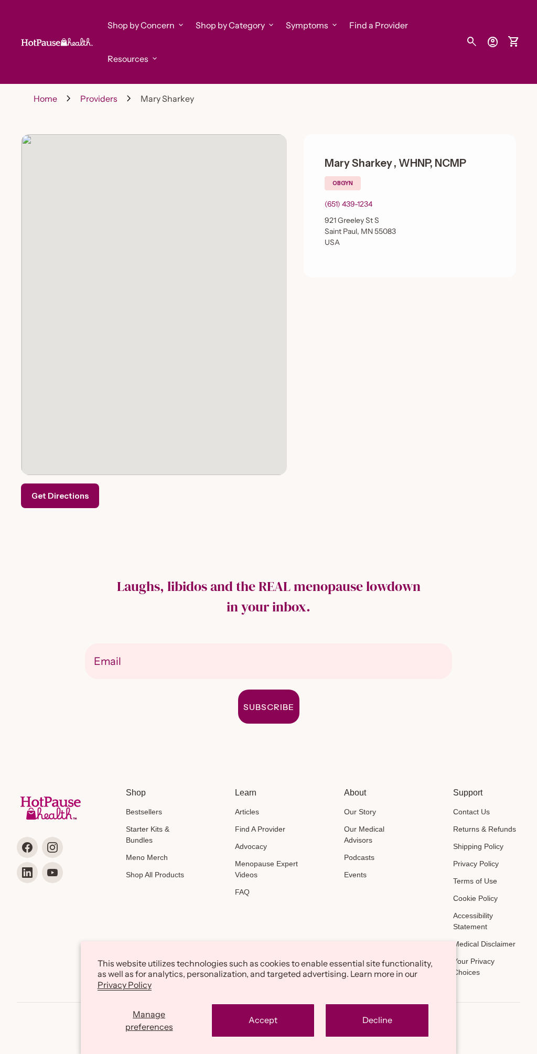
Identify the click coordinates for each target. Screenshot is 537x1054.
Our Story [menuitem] (360, 812)
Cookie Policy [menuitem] (475, 898)
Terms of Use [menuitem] (475, 881)
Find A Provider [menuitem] (260, 829)
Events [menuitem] (355, 874)
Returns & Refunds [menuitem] (484, 829)
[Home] (56, 41)
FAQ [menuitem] (242, 892)
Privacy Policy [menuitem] (476, 863)
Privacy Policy (125, 985)
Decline (377, 1020)
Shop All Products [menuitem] (155, 874)
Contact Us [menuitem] (471, 812)
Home (45, 98)
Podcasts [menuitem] (359, 857)
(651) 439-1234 (348, 204)
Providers (98, 98)
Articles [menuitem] (247, 812)
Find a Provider (378, 25)
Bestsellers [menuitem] (144, 812)
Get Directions (60, 496)
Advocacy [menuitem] (251, 846)
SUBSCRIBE (268, 707)
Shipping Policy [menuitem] (478, 846)
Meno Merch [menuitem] (147, 857)
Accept (263, 1020)
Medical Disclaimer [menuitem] (484, 944)
